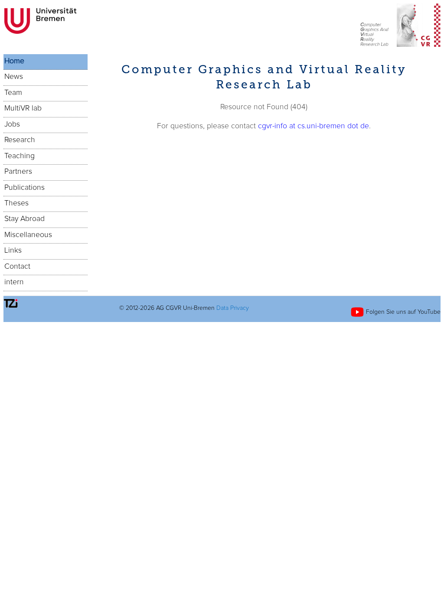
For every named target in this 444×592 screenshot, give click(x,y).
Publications (24, 188)
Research (19, 140)
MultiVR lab (23, 108)
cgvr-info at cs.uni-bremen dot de (313, 126)
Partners (18, 172)
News (13, 77)
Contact (17, 266)
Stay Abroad (24, 219)
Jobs (12, 124)
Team (13, 93)
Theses (16, 203)
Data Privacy (232, 308)
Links (13, 250)
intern (14, 282)
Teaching (19, 156)
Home (14, 61)
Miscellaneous (28, 235)
